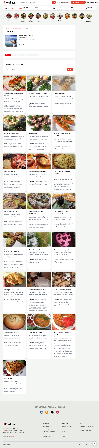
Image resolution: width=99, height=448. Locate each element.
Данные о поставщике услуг (87, 426)
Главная (6, 8)
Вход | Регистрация (92, 2)
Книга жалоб (93, 444)
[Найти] (54, 2)
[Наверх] (95, 444)
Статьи (63, 431)
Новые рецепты (47, 429)
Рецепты (13, 8)
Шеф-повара (65, 434)
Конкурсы (52, 8)
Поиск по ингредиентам (63, 2)
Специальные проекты (39, 8)
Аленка (12, 436)
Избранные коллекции (32, 54)
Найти (69, 69)
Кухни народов (72, 8)
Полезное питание (66, 426)
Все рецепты (46, 426)
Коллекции (21, 54)
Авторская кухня (66, 429)
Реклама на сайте (88, 8)
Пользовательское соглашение (88, 433)
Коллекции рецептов (60, 8)
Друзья (14, 54)
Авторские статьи (27, 8)
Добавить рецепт (78, 2)
